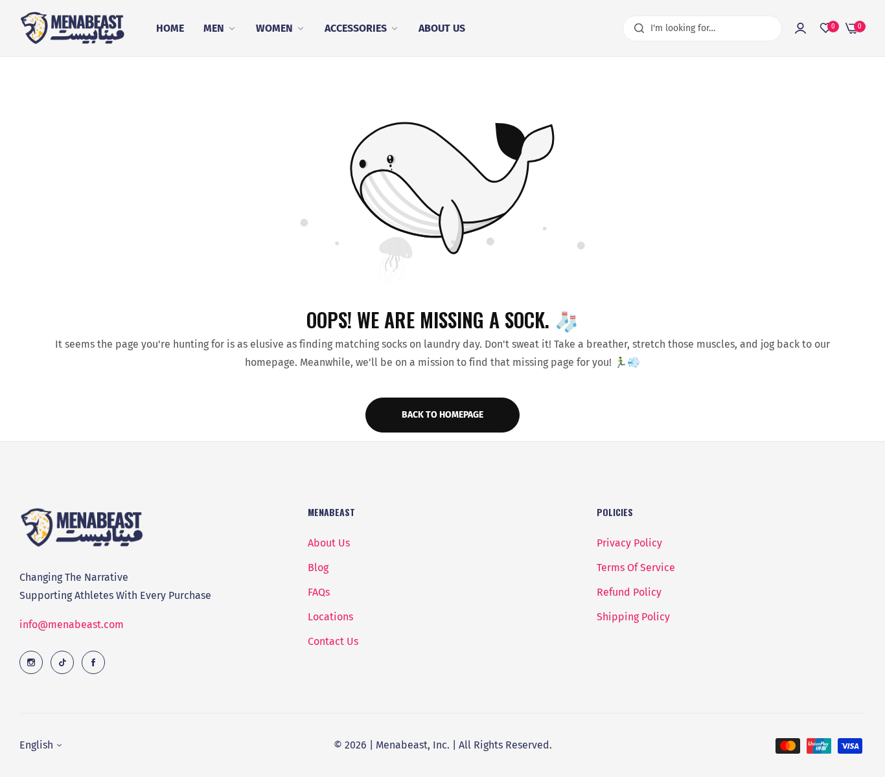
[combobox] (702, 28)
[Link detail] (31, 662)
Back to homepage (442, 414)
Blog (318, 567)
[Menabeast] (74, 28)
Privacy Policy (629, 543)
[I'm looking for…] (636, 28)
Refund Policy (629, 592)
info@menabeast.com (71, 624)
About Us (329, 543)
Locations (330, 617)
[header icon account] (800, 28)
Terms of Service (636, 567)
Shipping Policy (633, 617)
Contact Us (333, 641)
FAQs (319, 592)
